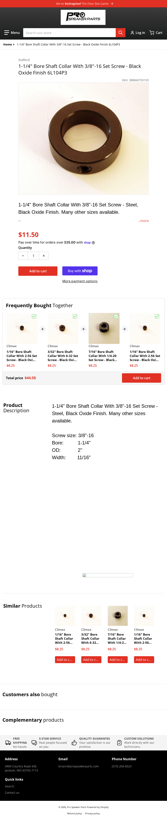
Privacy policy (92, 813)
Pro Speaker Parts (76, 807)
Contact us (12, 793)
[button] (12, 32)
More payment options (80, 281)
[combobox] (74, 32)
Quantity (25, 247)
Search (9, 786)
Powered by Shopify (98, 807)
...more (143, 220)
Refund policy (74, 813)
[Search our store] (120, 32)
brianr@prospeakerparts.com (78, 766)
